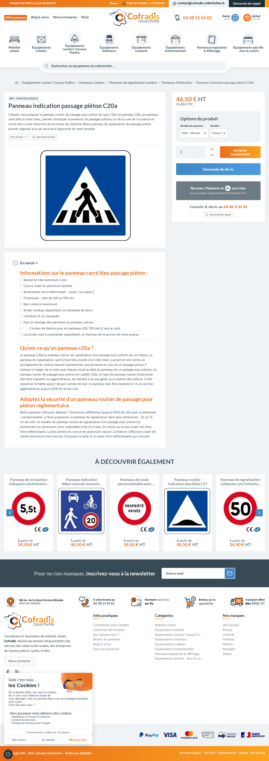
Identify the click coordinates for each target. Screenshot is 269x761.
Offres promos (15, 17)
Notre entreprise (65, 17)
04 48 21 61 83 (235, 207)
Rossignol (229, 649)
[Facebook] (7, 672)
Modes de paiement (107, 639)
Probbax (228, 639)
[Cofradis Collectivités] (134, 17)
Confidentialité (227, 753)
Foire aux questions (106, 649)
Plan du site (257, 753)
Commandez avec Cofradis (111, 625)
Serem (227, 654)
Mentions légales (190, 753)
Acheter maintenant (240, 152)
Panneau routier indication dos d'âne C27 (187, 482)
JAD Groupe (231, 625)
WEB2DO (85, 753)
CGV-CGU (209, 753)
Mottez (228, 644)
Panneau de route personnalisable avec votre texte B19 (134, 482)
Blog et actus (102, 644)
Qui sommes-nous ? (106, 635)
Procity (227, 630)
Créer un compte (137, 3)
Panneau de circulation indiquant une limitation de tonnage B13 (28, 482)
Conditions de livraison (108, 630)
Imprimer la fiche (45, 136)
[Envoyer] (230, 573)
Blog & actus (40, 17)
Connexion (158, 3)
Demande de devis (218, 169)
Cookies (243, 753)
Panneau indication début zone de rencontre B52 (81, 482)
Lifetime (228, 635)
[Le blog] (17, 672)
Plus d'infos (17, 136)
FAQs (85, 17)
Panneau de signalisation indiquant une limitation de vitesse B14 (240, 482)
